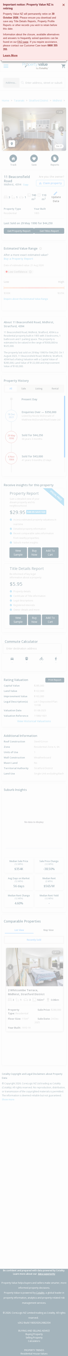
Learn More (10, 55)
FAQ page (22, 41)
